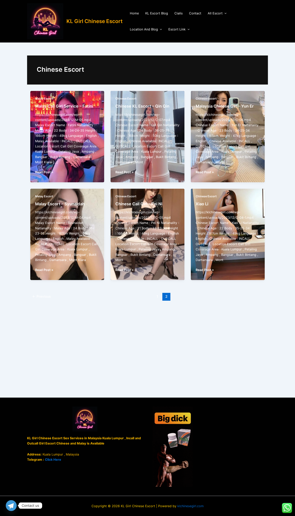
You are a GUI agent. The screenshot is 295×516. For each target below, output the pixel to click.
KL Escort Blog (156, 13)
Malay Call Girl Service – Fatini (64, 106)
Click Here (53, 460)
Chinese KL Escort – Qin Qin (142, 106)
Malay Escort (44, 98)
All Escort (215, 13)
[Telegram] (11, 505)
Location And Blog (144, 29)
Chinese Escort (125, 98)
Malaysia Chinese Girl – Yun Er (225, 106)
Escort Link (177, 29)
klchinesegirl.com (190, 506)
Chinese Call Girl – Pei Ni (138, 204)
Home (134, 13)
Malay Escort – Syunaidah (60, 204)
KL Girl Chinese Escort (94, 21)
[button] (225, 13)
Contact (195, 13)
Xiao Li (202, 204)
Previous (41, 296)
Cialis (178, 13)
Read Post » (44, 172)
